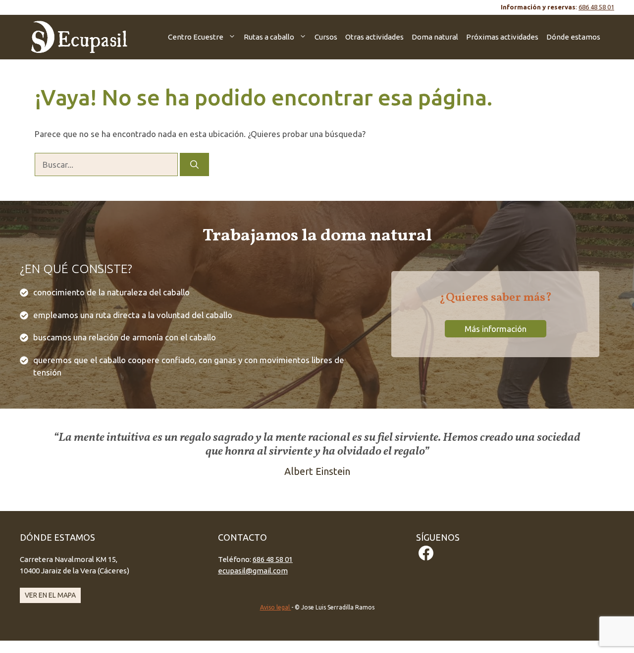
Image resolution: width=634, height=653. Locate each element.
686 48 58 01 (596, 6)
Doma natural (435, 37)
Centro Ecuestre (195, 37)
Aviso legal (275, 607)
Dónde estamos (573, 37)
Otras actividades (374, 37)
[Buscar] (194, 165)
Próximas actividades (502, 37)
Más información (496, 328)
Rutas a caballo (269, 37)
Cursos (326, 37)
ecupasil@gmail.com (253, 570)
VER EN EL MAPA (50, 595)
